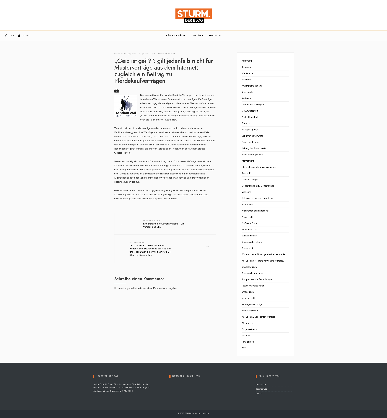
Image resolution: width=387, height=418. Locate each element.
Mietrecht (246, 192)
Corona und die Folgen (253, 104)
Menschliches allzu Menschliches (258, 186)
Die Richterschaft (250, 117)
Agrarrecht (247, 61)
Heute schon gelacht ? (252, 154)
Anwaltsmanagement (252, 86)
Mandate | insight (250, 179)
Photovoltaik (248, 204)
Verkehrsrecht (248, 298)
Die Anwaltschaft (250, 111)
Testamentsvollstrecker (253, 286)
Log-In (259, 394)
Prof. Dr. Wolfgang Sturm (126, 54)
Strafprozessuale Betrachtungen (257, 279)
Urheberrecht (248, 292)
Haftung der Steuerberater (254, 148)
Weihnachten (248, 323)
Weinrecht (246, 79)
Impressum (261, 384)
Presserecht (247, 217)
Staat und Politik (249, 235)
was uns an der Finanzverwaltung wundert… (263, 261)
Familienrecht (248, 342)
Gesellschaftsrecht (251, 142)
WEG (244, 348)
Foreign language (250, 129)
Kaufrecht (246, 173)
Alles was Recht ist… (176, 35)
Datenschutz (261, 389)
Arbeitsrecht (247, 92)
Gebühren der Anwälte (252, 136)
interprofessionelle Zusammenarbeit (259, 167)
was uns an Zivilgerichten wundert (258, 317)
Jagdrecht (246, 67)
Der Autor (198, 35)
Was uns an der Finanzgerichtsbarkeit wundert (264, 254)
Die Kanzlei (215, 35)
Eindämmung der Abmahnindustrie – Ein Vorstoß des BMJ (163, 224)
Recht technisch (249, 229)
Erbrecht (246, 123)
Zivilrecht (171, 54)
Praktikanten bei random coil (255, 211)
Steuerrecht (247, 248)
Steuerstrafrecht (249, 267)
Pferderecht (162, 54)
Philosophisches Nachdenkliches (257, 198)
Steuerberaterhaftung (252, 242)
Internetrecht (248, 161)
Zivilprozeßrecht (249, 329)
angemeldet (131, 288)
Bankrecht (246, 98)
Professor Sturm (249, 223)
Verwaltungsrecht (250, 310)
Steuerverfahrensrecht (252, 273)
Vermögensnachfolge (252, 304)
